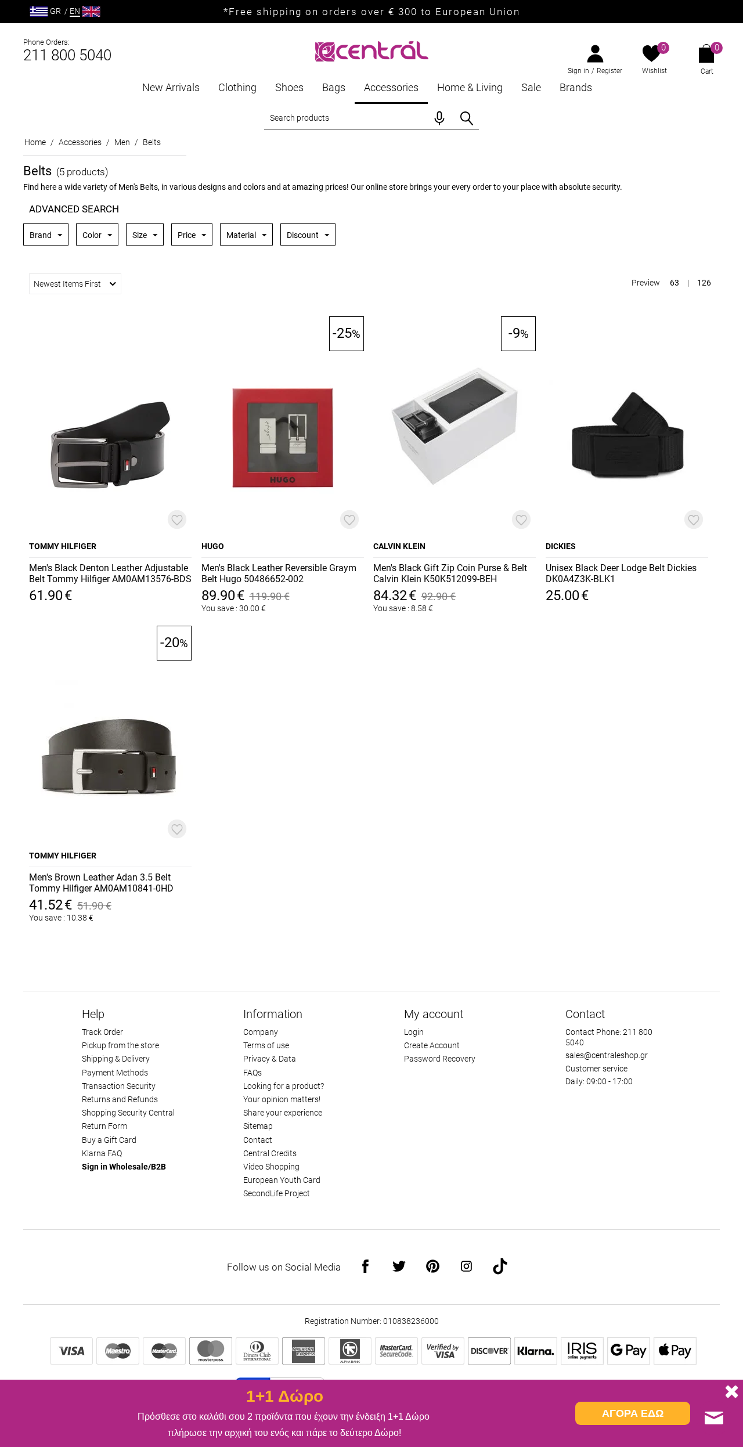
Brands (576, 87)
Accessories (391, 87)
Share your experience (282, 1112)
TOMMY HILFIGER (62, 546)
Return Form (104, 1126)
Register (609, 71)
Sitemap (258, 1126)
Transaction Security (119, 1086)
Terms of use (266, 1045)
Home (35, 142)
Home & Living (470, 87)
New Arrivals (171, 87)
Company (260, 1032)
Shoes (289, 87)
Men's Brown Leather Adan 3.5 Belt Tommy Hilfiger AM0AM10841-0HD (101, 883)
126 (704, 282)
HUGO (212, 546)
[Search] (466, 118)
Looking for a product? (283, 1086)
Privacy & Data (269, 1058)
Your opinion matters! (281, 1099)
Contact (257, 1140)
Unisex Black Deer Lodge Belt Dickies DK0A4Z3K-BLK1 (621, 573)
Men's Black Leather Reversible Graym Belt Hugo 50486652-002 (278, 573)
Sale (531, 87)
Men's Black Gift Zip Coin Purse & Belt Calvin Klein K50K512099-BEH (450, 573)
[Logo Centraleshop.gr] (371, 50)
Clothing (237, 87)
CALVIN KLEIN (399, 546)
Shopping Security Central (128, 1112)
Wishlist (654, 71)
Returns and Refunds (120, 1099)
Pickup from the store (120, 1045)
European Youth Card (281, 1180)
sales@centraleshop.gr (606, 1055)
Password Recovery (439, 1058)
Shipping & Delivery (116, 1058)
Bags (333, 87)
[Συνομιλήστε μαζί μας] (714, 1418)
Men (122, 142)
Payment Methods (115, 1072)
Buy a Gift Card (109, 1140)
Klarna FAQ (102, 1153)
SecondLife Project (276, 1193)
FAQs (252, 1072)
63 (674, 282)
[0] (652, 54)
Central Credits (270, 1153)
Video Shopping (271, 1166)
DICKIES (561, 546)
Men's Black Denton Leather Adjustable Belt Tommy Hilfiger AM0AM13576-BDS (110, 573)
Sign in (578, 71)
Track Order (102, 1032)
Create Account (432, 1045)
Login (414, 1032)
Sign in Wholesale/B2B (124, 1166)
